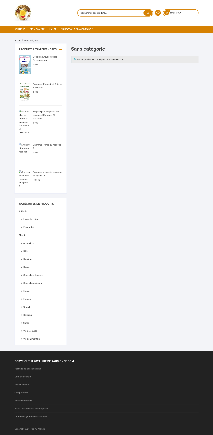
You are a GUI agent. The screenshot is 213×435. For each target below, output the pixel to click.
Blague (26, 267)
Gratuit (26, 307)
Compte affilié (21, 392)
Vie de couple (30, 330)
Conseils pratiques (32, 283)
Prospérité (28, 227)
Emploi (26, 291)
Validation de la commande (77, 29)
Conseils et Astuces (33, 275)
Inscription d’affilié (23, 400)
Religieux (27, 315)
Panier (53, 29)
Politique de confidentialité (27, 368)
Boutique (19, 29)
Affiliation (23, 211)
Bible (25, 251)
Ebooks (23, 235)
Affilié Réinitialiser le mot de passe (31, 408)
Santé (26, 323)
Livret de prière (31, 219)
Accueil (17, 40)
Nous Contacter (22, 384)
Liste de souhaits (22, 376)
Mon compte (37, 29)
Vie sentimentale (31, 338)
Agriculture (28, 243)
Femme (27, 299)
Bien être (27, 259)
